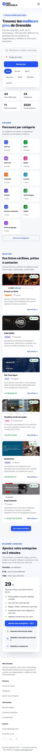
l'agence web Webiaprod (23, 750)
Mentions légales (8, 707)
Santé (20, 77)
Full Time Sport (10, 375)
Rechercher (21, 64)
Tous (8, 71)
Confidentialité (7, 717)
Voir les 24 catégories (21, 238)
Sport (27, 71)
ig (10, 739)
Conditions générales (10, 712)
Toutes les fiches (8, 686)
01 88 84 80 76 (11, 393)
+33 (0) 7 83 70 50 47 (13, 518)
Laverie (9, 83)
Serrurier (9, 77)
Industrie (30, 77)
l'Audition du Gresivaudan (15, 417)
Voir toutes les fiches (21, 528)
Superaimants (10, 500)
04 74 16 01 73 (10, 477)
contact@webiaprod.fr (10, 729)
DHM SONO (9, 333)
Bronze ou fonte (11, 291)
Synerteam (9, 459)
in (16, 739)
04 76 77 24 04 (11, 435)
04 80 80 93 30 (8, 734)
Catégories (6, 691)
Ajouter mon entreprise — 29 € (21, 623)
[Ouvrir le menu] (38, 4)
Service (17, 71)
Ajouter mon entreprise (10, 696)
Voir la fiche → (32, 309)
